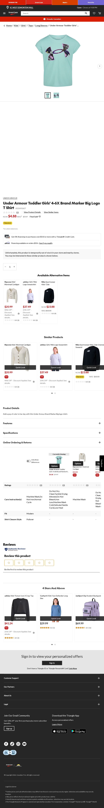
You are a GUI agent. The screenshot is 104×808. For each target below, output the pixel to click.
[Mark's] (65, 2)
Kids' (16, 25)
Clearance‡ (7, 223)
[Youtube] (24, 744)
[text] (12, 320)
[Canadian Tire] (13, 2)
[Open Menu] (4, 13)
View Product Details (32, 212)
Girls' (23, 25)
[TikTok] (12, 744)
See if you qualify (46, 243)
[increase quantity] (14, 266)
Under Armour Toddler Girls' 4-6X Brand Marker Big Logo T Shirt (51, 205)
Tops (30, 25)
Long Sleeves (41, 25)
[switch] (30, 461)
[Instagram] (18, 744)
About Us (7, 695)
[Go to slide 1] (48, 95)
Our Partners (9, 687)
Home (9, 25)
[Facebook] (6, 744)
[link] (12, 212)
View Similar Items (51, 212)
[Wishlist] (94, 13)
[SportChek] (39, 2)
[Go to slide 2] (56, 95)
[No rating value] (9, 212)
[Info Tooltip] (40, 216)
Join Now (73, 668)
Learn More (57, 724)
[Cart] (99, 13)
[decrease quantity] (5, 266)
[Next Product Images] (99, 66)
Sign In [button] (52, 663)
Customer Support (11, 678)
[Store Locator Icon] (7, 7)
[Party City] (91, 2)
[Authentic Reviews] (15, 549)
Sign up (9, 729)
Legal (6, 704)
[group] (9, 376)
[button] (86, 13)
